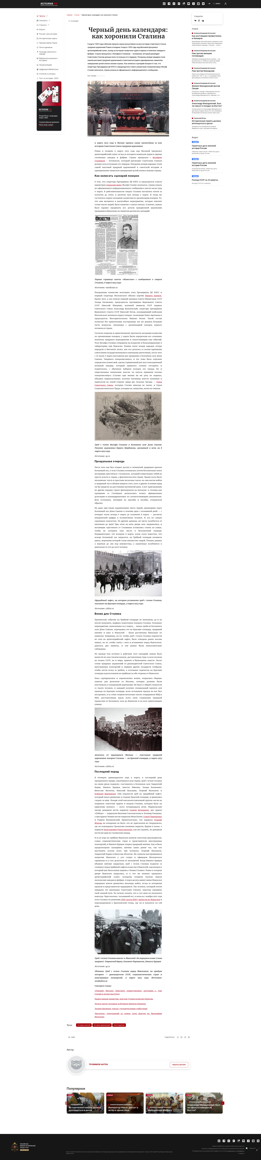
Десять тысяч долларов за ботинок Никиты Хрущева (120, 1004)
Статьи (76, 15)
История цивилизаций (102, 1025)
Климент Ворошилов (105, 794)
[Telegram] (169, 3)
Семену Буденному (139, 810)
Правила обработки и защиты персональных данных (228, 1146)
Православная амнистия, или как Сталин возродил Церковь (124, 999)
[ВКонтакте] (174, 3)
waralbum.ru (240, 1151)
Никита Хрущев (153, 296)
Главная (69, 15)
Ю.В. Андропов (119, 1025)
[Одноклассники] (193, 3)
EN (209, 3)
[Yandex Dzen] (198, 3)
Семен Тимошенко (152, 816)
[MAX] (164, 3)
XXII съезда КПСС (129, 899)
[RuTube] (183, 3)
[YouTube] (188, 3)
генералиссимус (114, 185)
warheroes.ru (232, 1151)
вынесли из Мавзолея (149, 899)
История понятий (84, 1025)
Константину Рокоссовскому (118, 829)
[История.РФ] (49, 4)
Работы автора (179, 1065)
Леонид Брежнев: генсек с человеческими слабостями (121, 1009)
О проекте (241, 1153)
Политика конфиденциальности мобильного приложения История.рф (223, 1148)
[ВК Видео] (179, 3)
